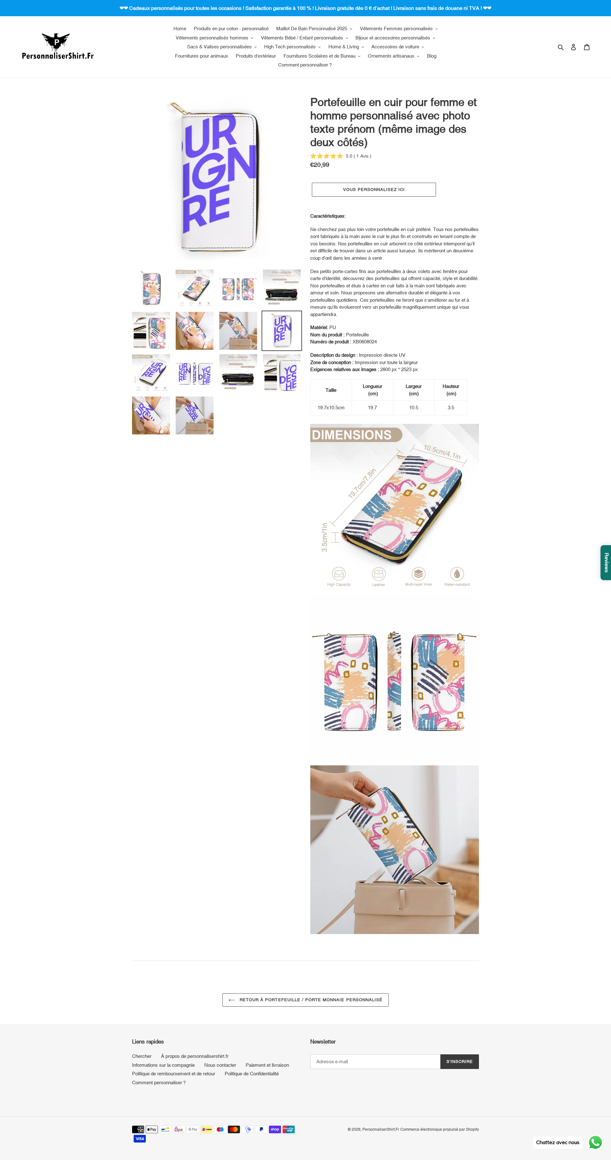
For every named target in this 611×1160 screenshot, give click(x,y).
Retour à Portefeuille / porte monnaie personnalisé (310, 999)
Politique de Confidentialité (252, 1073)
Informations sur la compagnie (163, 1065)
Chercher (141, 1056)
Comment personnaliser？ (159, 1082)
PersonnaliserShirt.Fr (380, 1129)
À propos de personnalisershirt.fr (194, 1056)
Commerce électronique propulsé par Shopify (439, 1129)
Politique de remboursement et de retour (173, 1073)
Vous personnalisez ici (374, 189)
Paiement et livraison (267, 1065)
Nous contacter (220, 1065)
